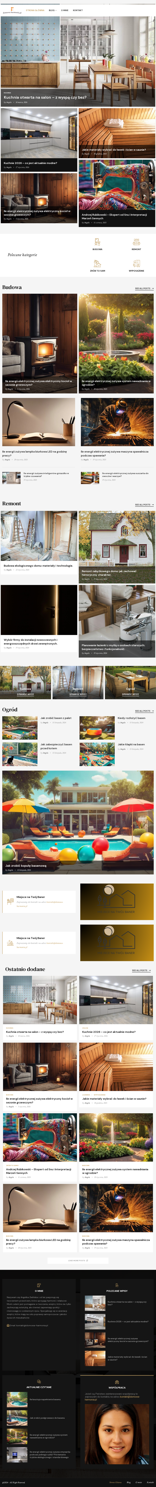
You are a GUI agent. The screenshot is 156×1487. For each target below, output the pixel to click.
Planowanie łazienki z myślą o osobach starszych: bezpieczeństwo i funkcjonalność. (113, 647)
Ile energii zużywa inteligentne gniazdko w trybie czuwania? (46, 475)
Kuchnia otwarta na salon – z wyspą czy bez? (45, 97)
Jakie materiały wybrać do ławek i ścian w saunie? (114, 150)
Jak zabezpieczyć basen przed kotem (56, 746)
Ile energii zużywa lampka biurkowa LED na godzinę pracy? (34, 453)
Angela (8, 102)
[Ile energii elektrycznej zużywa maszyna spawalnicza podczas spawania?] (117, 422)
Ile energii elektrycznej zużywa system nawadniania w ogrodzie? (48, 1436)
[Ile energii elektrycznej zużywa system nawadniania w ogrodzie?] (116, 343)
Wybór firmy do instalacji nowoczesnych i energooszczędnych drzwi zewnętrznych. (30, 641)
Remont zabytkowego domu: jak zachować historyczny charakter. (109, 573)
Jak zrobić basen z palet (56, 718)
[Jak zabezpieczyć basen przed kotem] (19, 754)
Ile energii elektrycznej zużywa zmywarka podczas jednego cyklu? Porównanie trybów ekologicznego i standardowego (50, 1455)
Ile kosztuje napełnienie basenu (45, 1399)
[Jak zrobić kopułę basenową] (78, 822)
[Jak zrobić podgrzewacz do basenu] (17, 1418)
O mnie (64, 10)
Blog (52, 10)
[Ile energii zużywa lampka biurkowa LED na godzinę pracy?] (38, 422)
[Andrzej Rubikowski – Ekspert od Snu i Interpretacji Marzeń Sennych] (117, 193)
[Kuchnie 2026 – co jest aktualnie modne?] (39, 140)
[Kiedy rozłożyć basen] (97, 728)
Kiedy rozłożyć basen (131, 718)
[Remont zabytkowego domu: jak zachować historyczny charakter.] (117, 547)
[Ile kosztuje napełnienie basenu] (17, 1399)
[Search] (151, 10)
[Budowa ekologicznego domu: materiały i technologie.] (39, 542)
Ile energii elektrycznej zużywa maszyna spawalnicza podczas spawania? (114, 453)
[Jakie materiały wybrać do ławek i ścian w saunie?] (117, 133)
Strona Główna (35, 10)
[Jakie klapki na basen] (97, 754)
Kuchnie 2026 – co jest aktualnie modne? (30, 163)
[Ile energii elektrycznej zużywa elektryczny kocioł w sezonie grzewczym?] (39, 198)
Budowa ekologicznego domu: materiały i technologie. (38, 566)
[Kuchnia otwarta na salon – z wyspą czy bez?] (78, 55)
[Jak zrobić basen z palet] (19, 728)
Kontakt (78, 10)
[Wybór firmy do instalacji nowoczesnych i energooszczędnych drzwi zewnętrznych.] (39, 618)
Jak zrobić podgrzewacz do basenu (47, 1418)
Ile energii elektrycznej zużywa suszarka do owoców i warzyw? (125, 475)
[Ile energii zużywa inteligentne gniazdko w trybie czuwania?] (11, 478)
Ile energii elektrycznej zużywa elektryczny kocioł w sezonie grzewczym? (128, 1340)
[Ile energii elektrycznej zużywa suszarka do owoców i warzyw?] (90, 478)
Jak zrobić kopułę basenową (25, 866)
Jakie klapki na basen (131, 744)
